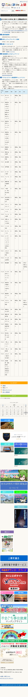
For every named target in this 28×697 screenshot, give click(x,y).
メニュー (14, 15)
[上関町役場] (14, 4)
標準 (15, 7)
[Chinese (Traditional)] (17, 10)
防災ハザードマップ (7, 390)
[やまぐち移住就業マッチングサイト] (14, 623)
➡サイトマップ (23, 1)
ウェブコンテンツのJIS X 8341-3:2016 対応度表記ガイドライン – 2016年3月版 (14, 30)
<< (3, 405)
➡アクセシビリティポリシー (6, 678)
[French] (20, 10)
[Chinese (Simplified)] (16, 10)
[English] (19, 10)
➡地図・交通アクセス (5, 676)
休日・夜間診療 (6, 392)
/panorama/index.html (7, 75)
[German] (22, 10)
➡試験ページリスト (10, 51)
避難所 (4, 385)
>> (25, 405)
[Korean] (23, 10)
